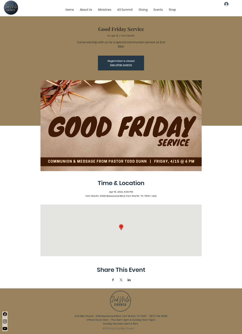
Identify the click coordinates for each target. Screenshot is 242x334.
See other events (121, 65)
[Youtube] (5, 328)
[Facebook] (5, 314)
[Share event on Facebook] (113, 280)
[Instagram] (5, 321)
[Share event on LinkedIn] (129, 280)
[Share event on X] (121, 280)
